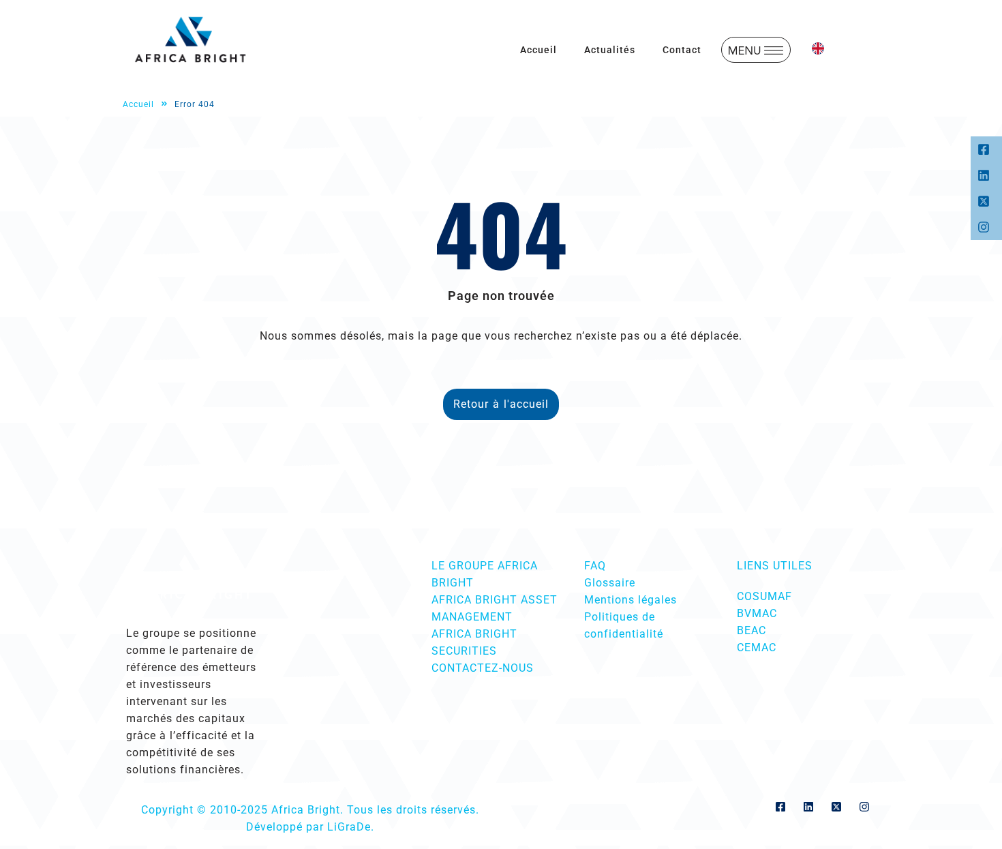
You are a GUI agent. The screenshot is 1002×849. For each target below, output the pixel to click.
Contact (682, 49)
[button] (756, 50)
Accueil (538, 49)
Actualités (609, 49)
